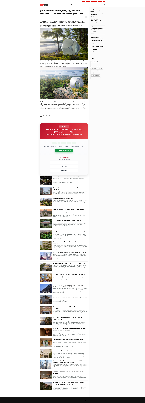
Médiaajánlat (94, 400)
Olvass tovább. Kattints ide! (47, 109)
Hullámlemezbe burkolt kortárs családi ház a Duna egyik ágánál (69, 263)
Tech (84, 4)
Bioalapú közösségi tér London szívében (63, 198)
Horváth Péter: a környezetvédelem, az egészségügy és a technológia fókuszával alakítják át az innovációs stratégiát (98, 38)
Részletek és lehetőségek (64, 150)
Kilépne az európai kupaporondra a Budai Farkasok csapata (96, 21)
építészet (100, 77)
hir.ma (101, 70)
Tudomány (80, 4)
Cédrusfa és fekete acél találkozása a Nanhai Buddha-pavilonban (69, 177)
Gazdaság (70, 4)
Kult (92, 4)
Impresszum (83, 400)
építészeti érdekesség (95, 75)
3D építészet (99, 68)
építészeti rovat (94, 77)
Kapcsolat (99, 400)
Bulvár (75, 4)
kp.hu (92, 73)
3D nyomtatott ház (95, 63)
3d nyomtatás (96, 61)
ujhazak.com (64, 162)
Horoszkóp (100, 4)
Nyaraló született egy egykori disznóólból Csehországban (67, 220)
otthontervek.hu (64, 170)
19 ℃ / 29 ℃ (43, 1)
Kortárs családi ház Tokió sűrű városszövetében (65, 296)
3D (91, 61)
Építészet (49, 16)
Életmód (88, 4)
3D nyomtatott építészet (96, 66)
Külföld (65, 4)
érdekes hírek (93, 68)
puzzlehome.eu (64, 166)
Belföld (60, 4)
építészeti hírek (97, 73)
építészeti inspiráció (95, 70)
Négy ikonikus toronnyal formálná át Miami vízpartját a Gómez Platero (70, 252)
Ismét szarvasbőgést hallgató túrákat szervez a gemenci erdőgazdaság (97, 48)
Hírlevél (103, 400)
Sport (95, 4)
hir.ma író (45, 16)
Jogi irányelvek (88, 400)
